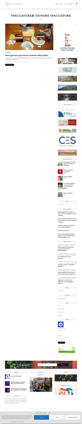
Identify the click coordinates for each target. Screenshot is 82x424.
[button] (49, 413)
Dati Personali (43, 408)
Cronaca (7, 52)
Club (65, 4)
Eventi (43, 9)
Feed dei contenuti (61, 308)
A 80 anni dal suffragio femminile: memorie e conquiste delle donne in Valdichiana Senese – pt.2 (66, 235)
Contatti (70, 4)
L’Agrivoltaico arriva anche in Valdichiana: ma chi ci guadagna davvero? (65, 281)
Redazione (6, 62)
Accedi (59, 305)
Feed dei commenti (61, 312)
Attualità (33, 9)
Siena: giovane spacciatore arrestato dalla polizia (26, 55)
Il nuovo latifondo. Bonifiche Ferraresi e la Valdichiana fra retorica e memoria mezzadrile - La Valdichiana (67, 254)
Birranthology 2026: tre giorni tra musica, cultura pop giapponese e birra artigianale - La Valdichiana (67, 245)
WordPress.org (60, 315)
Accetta (41, 417)
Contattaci (50, 408)
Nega (57, 417)
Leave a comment (26, 62)
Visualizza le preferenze (72, 417)
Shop (61, 4)
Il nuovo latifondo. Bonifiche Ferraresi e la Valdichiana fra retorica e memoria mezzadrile (67, 220)
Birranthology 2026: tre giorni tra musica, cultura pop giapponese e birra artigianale (67, 213)
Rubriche (38, 9)
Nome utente (60, 330)
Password (59, 335)
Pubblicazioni (48, 9)
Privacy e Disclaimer (14, 421)
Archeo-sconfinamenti (63, 230)
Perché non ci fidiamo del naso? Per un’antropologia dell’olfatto (66, 226)
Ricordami (61, 340)
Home (57, 4)
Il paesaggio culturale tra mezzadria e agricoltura (67, 264)
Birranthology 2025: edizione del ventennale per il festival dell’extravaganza (66, 249)
